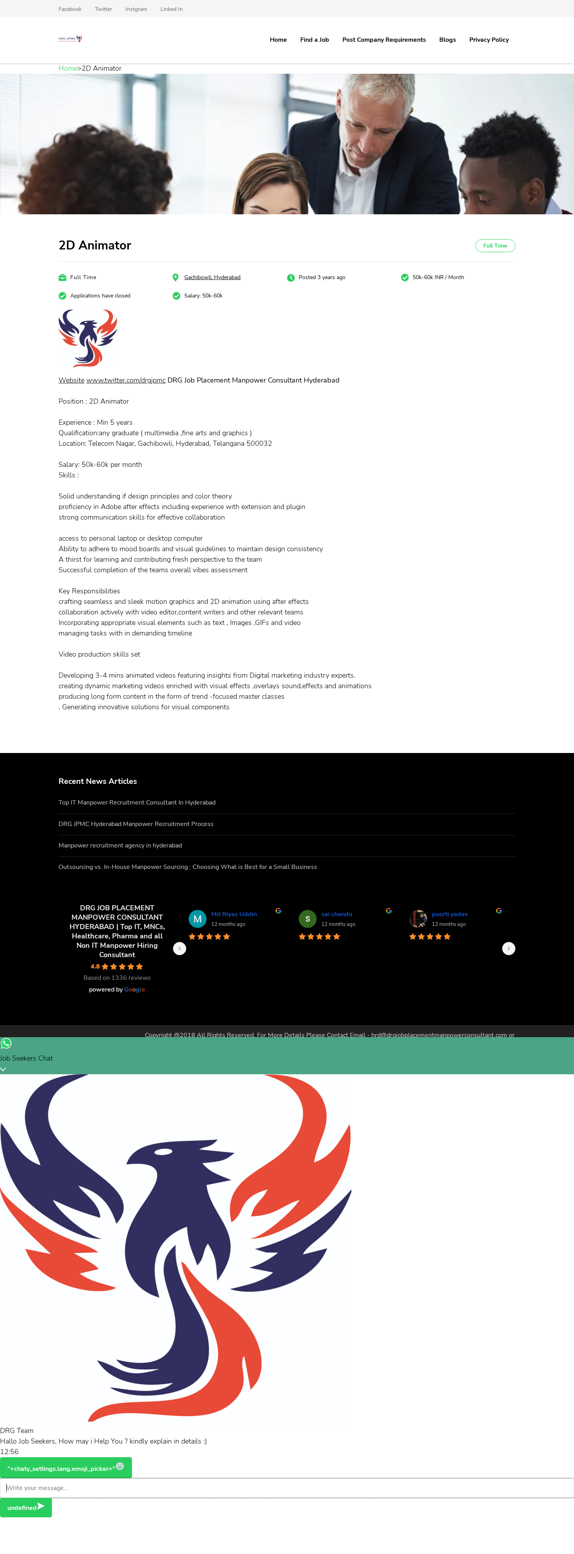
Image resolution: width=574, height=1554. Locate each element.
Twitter (103, 9)
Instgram (136, 9)
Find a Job (314, 40)
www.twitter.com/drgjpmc (126, 380)
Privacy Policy (489, 40)
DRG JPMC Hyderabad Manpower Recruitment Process (136, 824)
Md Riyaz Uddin (234, 914)
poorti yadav (450, 914)
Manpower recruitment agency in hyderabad (120, 845)
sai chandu (336, 914)
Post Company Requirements (384, 40)
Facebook (70, 9)
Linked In (171, 9)
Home (278, 40)
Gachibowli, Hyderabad (212, 277)
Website (71, 380)
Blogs (447, 40)
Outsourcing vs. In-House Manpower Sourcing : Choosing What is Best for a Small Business (188, 867)
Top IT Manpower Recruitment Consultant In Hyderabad (137, 802)
